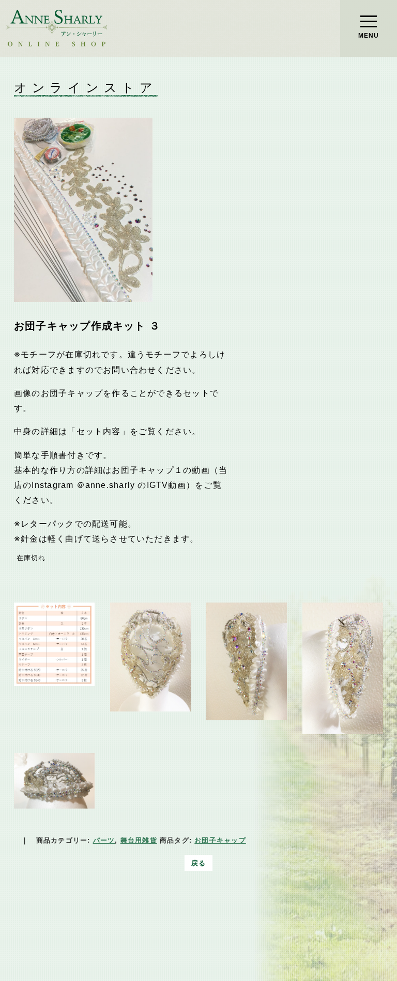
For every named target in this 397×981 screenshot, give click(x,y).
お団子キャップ (220, 840)
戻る (198, 863)
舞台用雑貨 (138, 840)
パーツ (104, 840)
